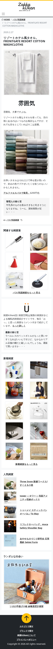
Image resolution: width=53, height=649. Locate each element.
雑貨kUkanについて (26, 635)
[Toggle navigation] (3, 14)
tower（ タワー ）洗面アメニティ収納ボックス (34, 497)
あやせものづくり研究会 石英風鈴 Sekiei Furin (34, 540)
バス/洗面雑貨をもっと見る (26, 292)
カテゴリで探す (26, 626)
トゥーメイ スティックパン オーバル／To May (33, 512)
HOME (7, 19)
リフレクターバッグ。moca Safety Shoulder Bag (34, 526)
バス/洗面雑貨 (19, 19)
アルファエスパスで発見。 (16, 192)
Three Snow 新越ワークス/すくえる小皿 (34, 483)
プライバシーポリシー (26, 639)
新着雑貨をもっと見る (26, 464)
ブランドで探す (26, 630)
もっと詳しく (19, 325)
